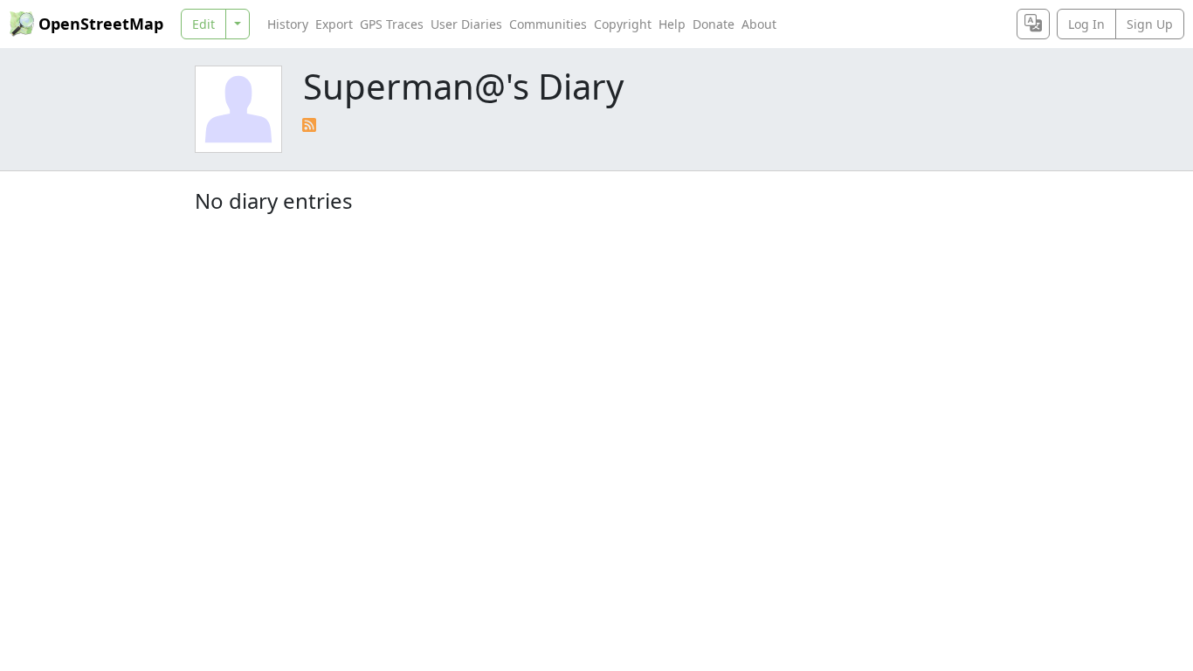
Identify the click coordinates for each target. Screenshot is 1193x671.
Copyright (623, 24)
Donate (713, 24)
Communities (548, 24)
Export (334, 24)
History (287, 24)
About (758, 24)
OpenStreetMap (100, 23)
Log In (1086, 24)
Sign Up (1150, 24)
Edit (203, 24)
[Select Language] (1033, 24)
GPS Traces (392, 24)
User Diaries (466, 24)
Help (672, 24)
